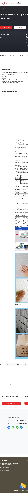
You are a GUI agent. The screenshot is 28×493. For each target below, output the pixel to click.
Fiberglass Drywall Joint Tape (17, 8)
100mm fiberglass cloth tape (13, 364)
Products (6, 8)
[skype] (21, 427)
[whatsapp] (13, 427)
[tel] (25, 427)
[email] (8, 427)
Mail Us (20, 27)
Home (1, 8)
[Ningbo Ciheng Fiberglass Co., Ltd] (4, 2)
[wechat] (17, 427)
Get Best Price (6, 27)
